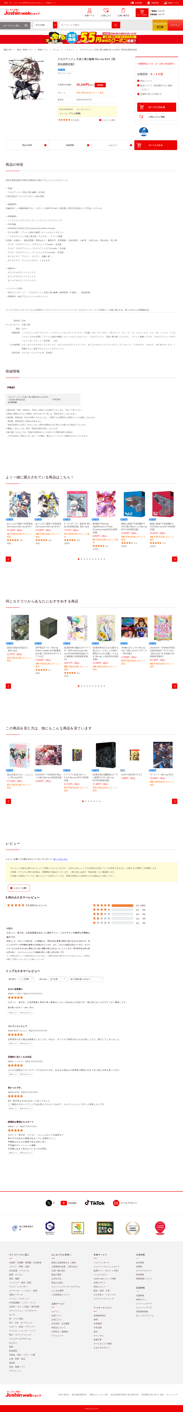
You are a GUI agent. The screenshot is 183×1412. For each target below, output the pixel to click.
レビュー (113, 145)
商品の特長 (27, 145)
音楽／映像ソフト (25, 50)
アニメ (56, 50)
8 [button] (98, 559)
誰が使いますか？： (16, 1008)
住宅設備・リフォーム (19, 1271)
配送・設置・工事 (102, 1291)
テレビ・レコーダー (18, 1287)
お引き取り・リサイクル (105, 1295)
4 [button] (87, 559)
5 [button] (90, 559)
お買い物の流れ (58, 1271)
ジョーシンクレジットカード (107, 1267)
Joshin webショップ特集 (105, 1279)
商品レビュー (100, 1287)
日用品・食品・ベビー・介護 (22, 1355)
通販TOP (8, 50)
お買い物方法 (123, 15)
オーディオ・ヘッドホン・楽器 (23, 1291)
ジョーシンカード (102, 1263)
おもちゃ (13, 1343)
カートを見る (142, 15)
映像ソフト (43, 50)
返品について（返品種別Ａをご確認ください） (156, 87)
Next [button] (174, 559)
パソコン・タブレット (19, 1299)
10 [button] (104, 559)
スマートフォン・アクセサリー (23, 1311)
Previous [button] (8, 559)
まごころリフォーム (145, 1316)
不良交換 (98, 1328)
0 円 (162, 11)
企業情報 (138, 3)
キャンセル (99, 1336)
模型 (11, 1347)
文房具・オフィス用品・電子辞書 (24, 1307)
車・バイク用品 (16, 1319)
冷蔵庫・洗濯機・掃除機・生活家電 (25, 1263)
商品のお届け (57, 1283)
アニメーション (65, 73)
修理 (96, 1320)
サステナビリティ (144, 1271)
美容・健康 (14, 1279)
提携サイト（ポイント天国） (107, 1271)
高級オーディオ (16, 1295)
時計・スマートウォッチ (20, 1335)
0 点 (159, 11)
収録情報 (70, 145)
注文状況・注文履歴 (60, 1324)
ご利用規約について (60, 1295)
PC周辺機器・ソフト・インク (22, 1303)
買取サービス (173, 3)
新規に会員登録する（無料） (64, 1263)
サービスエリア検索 (103, 1344)
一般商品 (153, 11)
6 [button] (93, 559)
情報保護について (144, 1279)
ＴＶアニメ (69, 50)
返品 (96, 1332)
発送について (146, 81)
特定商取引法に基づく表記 (152, 1395)
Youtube (72, 1203)
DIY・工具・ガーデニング (20, 1323)
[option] (20, 518)
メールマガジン (128, 1203)
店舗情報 (155, 3)
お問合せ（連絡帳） (60, 1332)
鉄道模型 (13, 1351)
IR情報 (139, 1267)
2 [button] (81, 559)
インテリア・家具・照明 (20, 1283)
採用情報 (140, 1275)
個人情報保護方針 (79, 1395)
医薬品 (12, 1363)
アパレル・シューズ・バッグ (22, 1331)
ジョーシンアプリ (144, 1308)
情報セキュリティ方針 (98, 1395)
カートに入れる (156, 107)
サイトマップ (172, 1395)
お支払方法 (56, 1279)
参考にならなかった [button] (26, 1013)
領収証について (58, 1328)
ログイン (55, 1312)
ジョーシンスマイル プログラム (65, 1287)
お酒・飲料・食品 (17, 1359)
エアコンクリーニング (104, 1299)
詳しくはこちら (60, 859)
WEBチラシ (141, 1299)
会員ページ (90, 15)
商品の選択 (56, 1275)
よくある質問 (57, 1291)
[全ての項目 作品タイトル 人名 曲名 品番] (45, 25)
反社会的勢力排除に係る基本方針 (125, 1395)
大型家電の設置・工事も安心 (64, 1267)
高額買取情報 (142, 1312)
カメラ (12, 1315)
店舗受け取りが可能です (151, 94)
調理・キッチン (16, 1275)
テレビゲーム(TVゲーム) (20, 1339)
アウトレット (15, 1371)
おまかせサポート (102, 1348)
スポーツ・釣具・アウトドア (22, 1327)
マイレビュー (57, 1336)
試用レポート (100, 1283)
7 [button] (96, 559)
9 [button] (101, 559)
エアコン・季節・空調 (19, 1267)
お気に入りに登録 (157, 117)
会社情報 (140, 1263)
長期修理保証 (100, 1316)
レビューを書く (109, 120)
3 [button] (84, 559)
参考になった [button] (13, 1013)
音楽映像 (153, 14)
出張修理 (98, 1324)
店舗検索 (140, 1295)
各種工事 (98, 1340)
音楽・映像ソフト (17, 1367)
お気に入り (106, 15)
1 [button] (78, 559)
